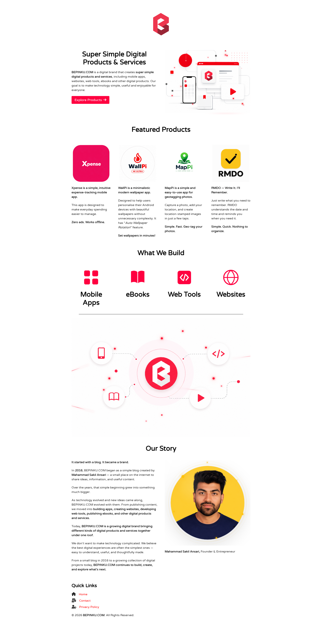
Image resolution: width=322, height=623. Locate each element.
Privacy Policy (89, 607)
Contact (85, 601)
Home (83, 594)
